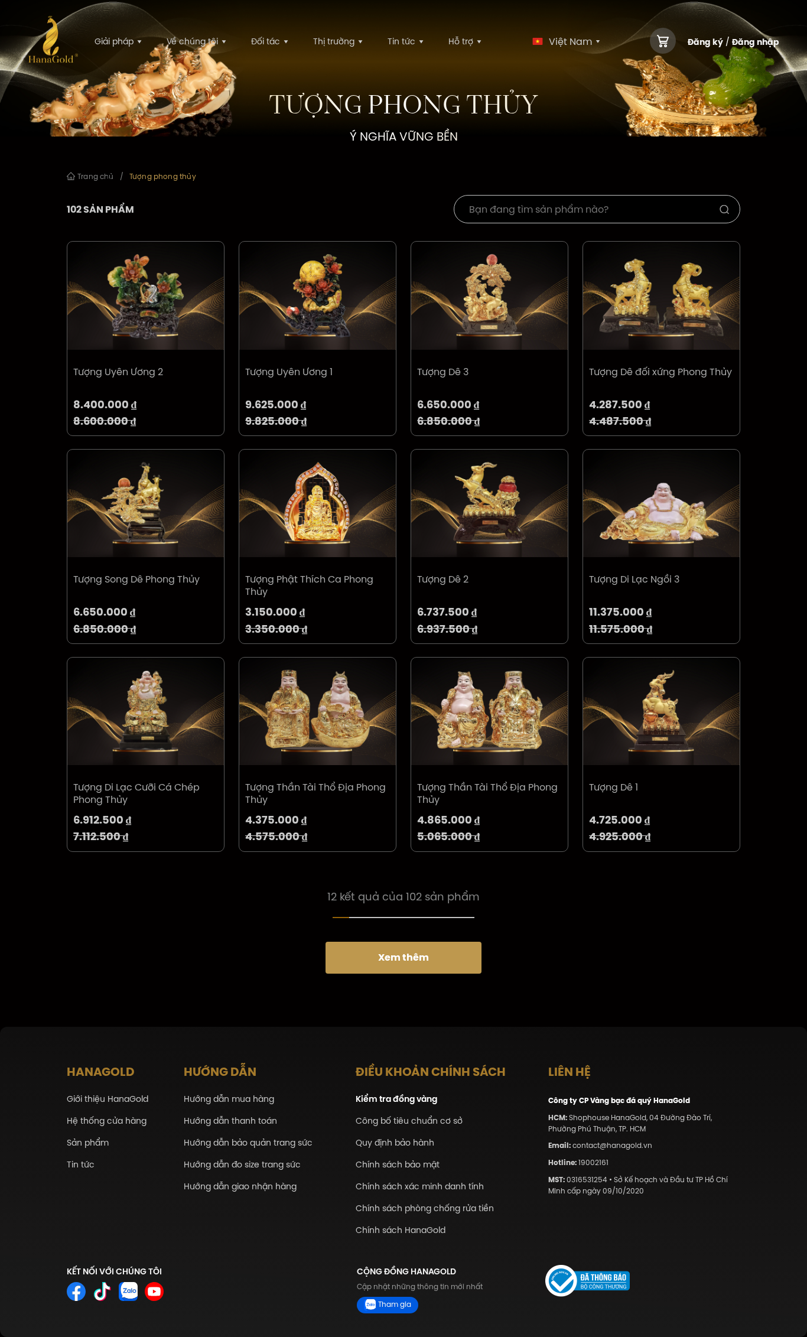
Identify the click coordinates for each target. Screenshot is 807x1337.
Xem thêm (403, 957)
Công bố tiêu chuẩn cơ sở (409, 1121)
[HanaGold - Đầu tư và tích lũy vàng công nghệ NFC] (53, 41)
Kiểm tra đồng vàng (396, 1099)
